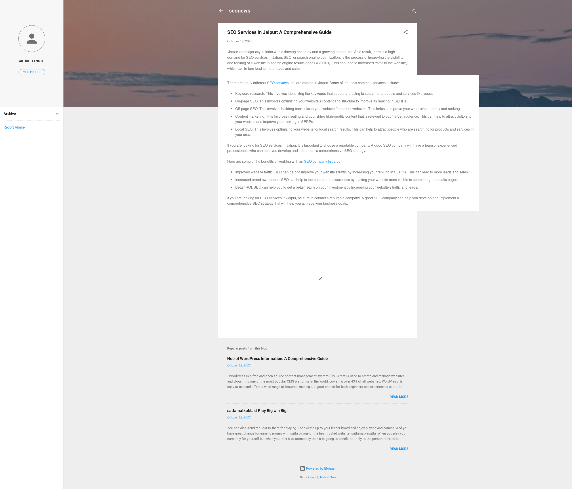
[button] (405, 32)
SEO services (278, 82)
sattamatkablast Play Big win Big (256, 410)
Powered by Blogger (320, 468)
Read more (399, 397)
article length (31, 61)
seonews (239, 11)
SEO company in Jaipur (323, 161)
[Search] (414, 12)
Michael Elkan (328, 477)
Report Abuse (14, 127)
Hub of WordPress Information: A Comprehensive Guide (277, 358)
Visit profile (31, 72)
